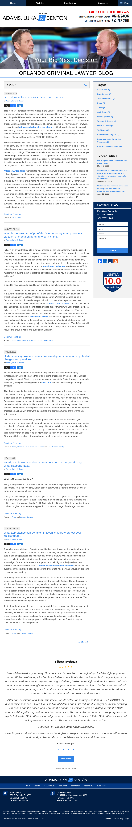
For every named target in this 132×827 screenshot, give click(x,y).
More (126, 3)
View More (66, 759)
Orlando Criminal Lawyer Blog (35, 16)
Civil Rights (103, 112)
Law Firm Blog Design (117, 818)
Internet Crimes (105, 126)
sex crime (46, 382)
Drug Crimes (104, 94)
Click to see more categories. (110, 146)
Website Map (88, 786)
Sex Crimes (16, 218)
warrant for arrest (39, 316)
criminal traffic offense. (58, 303)
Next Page (82, 642)
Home (13, 3)
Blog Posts (101, 786)
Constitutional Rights (108, 135)
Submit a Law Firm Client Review (66, 768)
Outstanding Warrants (25, 340)
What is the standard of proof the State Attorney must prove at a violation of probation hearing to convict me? (112, 174)
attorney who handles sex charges (36, 127)
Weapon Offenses (106, 121)
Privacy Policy (49, 786)
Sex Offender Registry (56, 447)
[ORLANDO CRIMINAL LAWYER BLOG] (66, 73)
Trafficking (103, 130)
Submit (113, 251)
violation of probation (54, 266)
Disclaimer (63, 786)
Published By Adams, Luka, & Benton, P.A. (104, 17)
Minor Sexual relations (25, 447)
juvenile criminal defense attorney (56, 565)
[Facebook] (99, 261)
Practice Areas (70, 3)
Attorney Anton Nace (14, 171)
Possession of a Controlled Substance (109, 140)
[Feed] (115, 261)
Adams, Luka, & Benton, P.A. (33, 818)
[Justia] (110, 261)
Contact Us (103, 3)
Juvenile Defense (26, 517)
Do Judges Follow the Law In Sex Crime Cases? (33, 97)
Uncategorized (105, 117)
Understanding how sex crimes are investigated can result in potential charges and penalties (112, 188)
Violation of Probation (45, 340)
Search (85, 85)
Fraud (101, 103)
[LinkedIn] (105, 261)
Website (40, 3)
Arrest (14, 340)
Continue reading (12, 214)
